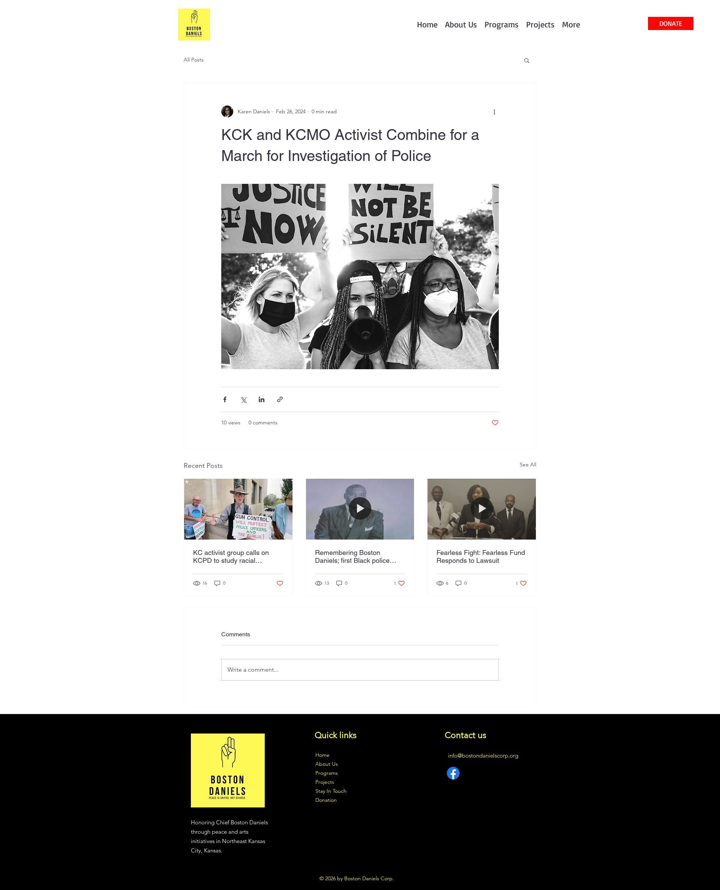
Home (322, 755)
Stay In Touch (330, 791)
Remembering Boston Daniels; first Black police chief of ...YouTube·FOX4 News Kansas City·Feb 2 (352, 556)
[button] (526, 60)
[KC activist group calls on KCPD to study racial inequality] (238, 509)
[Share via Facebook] (224, 399)
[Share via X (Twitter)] (243, 399)
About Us (326, 764)
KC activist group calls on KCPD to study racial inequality (231, 556)
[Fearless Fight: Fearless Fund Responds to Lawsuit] (482, 509)
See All (528, 464)
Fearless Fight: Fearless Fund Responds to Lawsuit (480, 556)
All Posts (194, 59)
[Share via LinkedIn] (261, 399)
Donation (326, 800)
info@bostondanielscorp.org (483, 755)
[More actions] (494, 111)
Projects (324, 782)
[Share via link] (280, 399)
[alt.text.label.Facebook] (453, 773)
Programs (326, 773)
